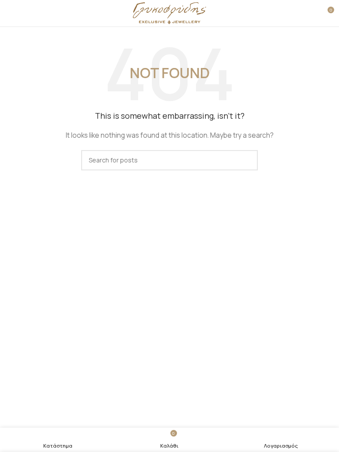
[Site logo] (170, 12)
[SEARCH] (247, 160)
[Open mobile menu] (10, 13)
